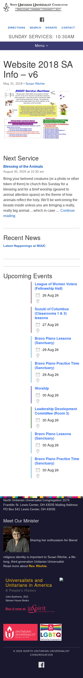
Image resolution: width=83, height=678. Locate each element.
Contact (68, 27)
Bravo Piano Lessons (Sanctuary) (53, 340)
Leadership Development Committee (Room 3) (56, 411)
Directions (16, 27)
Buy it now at (16, 608)
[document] (41, 270)
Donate (51, 27)
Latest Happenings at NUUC (24, 246)
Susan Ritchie (35, 83)
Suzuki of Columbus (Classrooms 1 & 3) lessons (52, 313)
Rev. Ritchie (38, 566)
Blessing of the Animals (23, 166)
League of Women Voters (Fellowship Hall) (56, 286)
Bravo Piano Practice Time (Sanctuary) (57, 365)
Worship (42, 388)
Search (35, 27)
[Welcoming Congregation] (51, 632)
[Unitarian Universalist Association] (21, 632)
